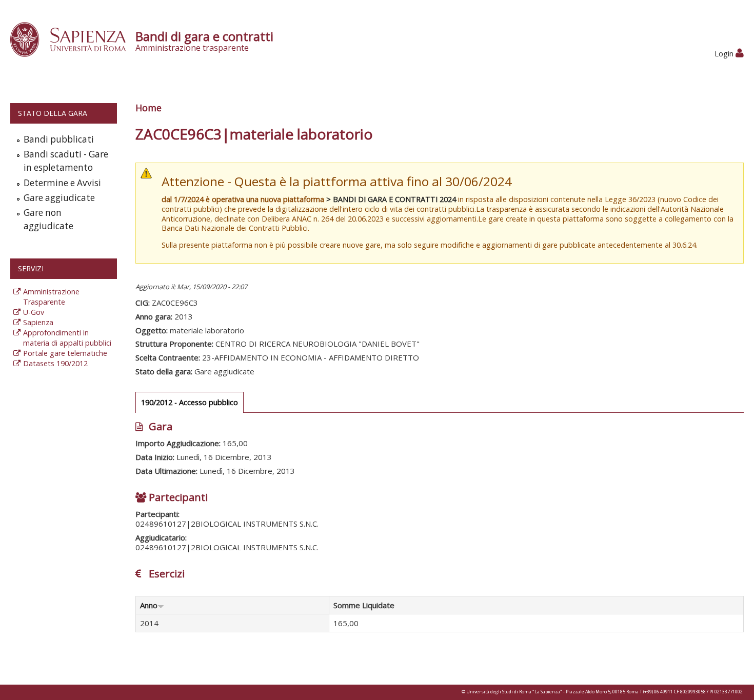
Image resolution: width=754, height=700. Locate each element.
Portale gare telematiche (65, 353)
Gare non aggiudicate (48, 219)
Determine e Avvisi (62, 183)
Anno (148, 605)
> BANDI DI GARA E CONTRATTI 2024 (391, 199)
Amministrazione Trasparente (51, 297)
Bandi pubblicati (59, 139)
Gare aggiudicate (59, 198)
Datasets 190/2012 (55, 363)
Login (725, 53)
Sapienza (38, 322)
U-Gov (33, 312)
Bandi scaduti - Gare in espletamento (66, 160)
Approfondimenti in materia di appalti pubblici (67, 338)
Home (148, 108)
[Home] (73, 39)
